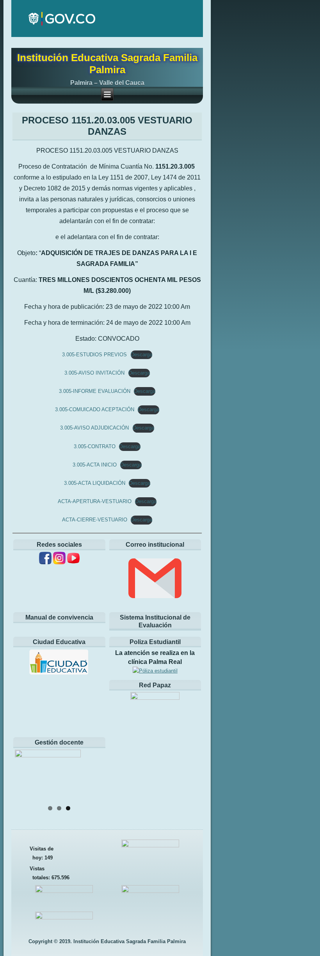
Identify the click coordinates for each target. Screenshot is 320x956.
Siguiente (94, 773)
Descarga (141, 354)
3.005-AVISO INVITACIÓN (94, 373)
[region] (59, 775)
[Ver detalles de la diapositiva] (59, 775)
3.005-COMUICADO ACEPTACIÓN (94, 409)
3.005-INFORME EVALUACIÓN (94, 391)
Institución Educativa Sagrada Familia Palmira (107, 64)
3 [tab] (68, 808)
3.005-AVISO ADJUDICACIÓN (94, 428)
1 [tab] (50, 808)
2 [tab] (59, 808)
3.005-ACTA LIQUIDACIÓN (94, 483)
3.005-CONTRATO (95, 446)
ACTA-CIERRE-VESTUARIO (94, 520)
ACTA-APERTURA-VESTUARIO (95, 501)
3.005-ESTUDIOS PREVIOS (94, 354)
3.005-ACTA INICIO (95, 465)
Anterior (24, 773)
